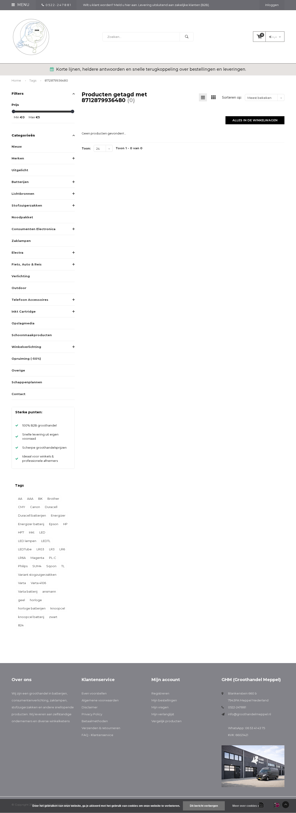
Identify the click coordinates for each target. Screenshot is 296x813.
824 (21, 625)
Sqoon (51, 566)
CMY (21, 507)
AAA (30, 498)
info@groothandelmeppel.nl (249, 714)
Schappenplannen (27, 382)
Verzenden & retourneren (101, 728)
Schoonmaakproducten (32, 335)
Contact (18, 394)
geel (21, 600)
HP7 (21, 532)
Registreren (160, 693)
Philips (23, 566)
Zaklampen (21, 241)
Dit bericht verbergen (204, 805)
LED (42, 532)
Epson (53, 524)
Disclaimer (90, 707)
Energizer (58, 515)
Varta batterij (27, 591)
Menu (22, 5)
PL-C (52, 558)
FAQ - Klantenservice (97, 735)
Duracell (51, 507)
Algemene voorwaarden (100, 700)
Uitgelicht (20, 170)
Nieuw (17, 146)
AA (20, 498)
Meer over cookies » (245, 805)
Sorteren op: (232, 97)
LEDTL (45, 541)
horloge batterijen (32, 608)
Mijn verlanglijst (162, 714)
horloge (36, 600)
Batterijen (20, 182)
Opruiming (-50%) (26, 358)
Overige (18, 370)
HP (65, 524)
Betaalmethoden (95, 721)
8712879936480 (56, 80)
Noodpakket (22, 217)
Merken (18, 158)
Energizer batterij (31, 524)
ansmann (49, 591)
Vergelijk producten (166, 721)
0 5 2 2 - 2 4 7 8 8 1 (58, 5)
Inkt (31, 532)
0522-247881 (237, 707)
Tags (32, 80)
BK (40, 498)
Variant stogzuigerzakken (37, 574)
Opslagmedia (23, 323)
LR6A (22, 558)
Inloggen (272, 5)
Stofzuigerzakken (27, 205)
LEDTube (25, 549)
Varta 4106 (38, 583)
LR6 (62, 549)
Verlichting (21, 276)
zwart (53, 617)
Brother (53, 498)
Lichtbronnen (23, 193)
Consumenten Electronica (34, 229)
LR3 (52, 549)
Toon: (86, 148)
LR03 (40, 549)
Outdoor (19, 288)
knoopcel (57, 608)
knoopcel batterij (31, 617)
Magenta (37, 558)
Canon (35, 507)
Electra (17, 252)
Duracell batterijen (32, 515)
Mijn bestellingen (164, 700)
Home (16, 80)
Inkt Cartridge (24, 311)
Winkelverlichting (26, 347)
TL (63, 566)
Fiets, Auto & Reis (27, 264)
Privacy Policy (92, 714)
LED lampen (27, 541)
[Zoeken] (187, 36)
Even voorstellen (94, 693)
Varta (22, 583)
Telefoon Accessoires (30, 299)
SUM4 (36, 566)
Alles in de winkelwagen (255, 120)
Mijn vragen (160, 707)
